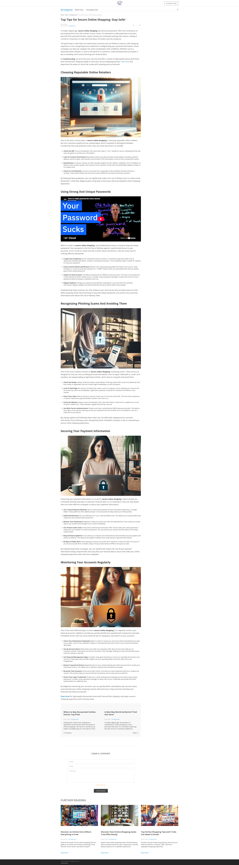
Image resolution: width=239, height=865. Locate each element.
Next (135, 733)
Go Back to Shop (171, 3)
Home (62, 15)
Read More (64, 853)
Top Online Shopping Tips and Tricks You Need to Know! (158, 833)
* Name (71, 761)
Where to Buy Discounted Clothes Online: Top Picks (79, 713)
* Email (71, 766)
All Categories (67, 10)
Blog (66, 15)
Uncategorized (92, 10)
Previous (68, 733)
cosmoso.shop (64, 863)
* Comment (72, 771)
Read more (79, 10)
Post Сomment (100, 791)
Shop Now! (125, 61)
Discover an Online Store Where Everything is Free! (76, 833)
